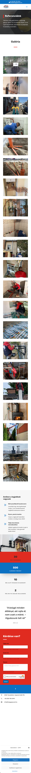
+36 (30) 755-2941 (9, 698)
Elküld (5, 681)
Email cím (6, 653)
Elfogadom (15, 760)
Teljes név (6, 643)
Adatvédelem (14, 771)
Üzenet (5, 662)
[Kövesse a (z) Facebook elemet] (15, 689)
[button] (29, 747)
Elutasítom (15, 764)
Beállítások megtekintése (15, 768)
